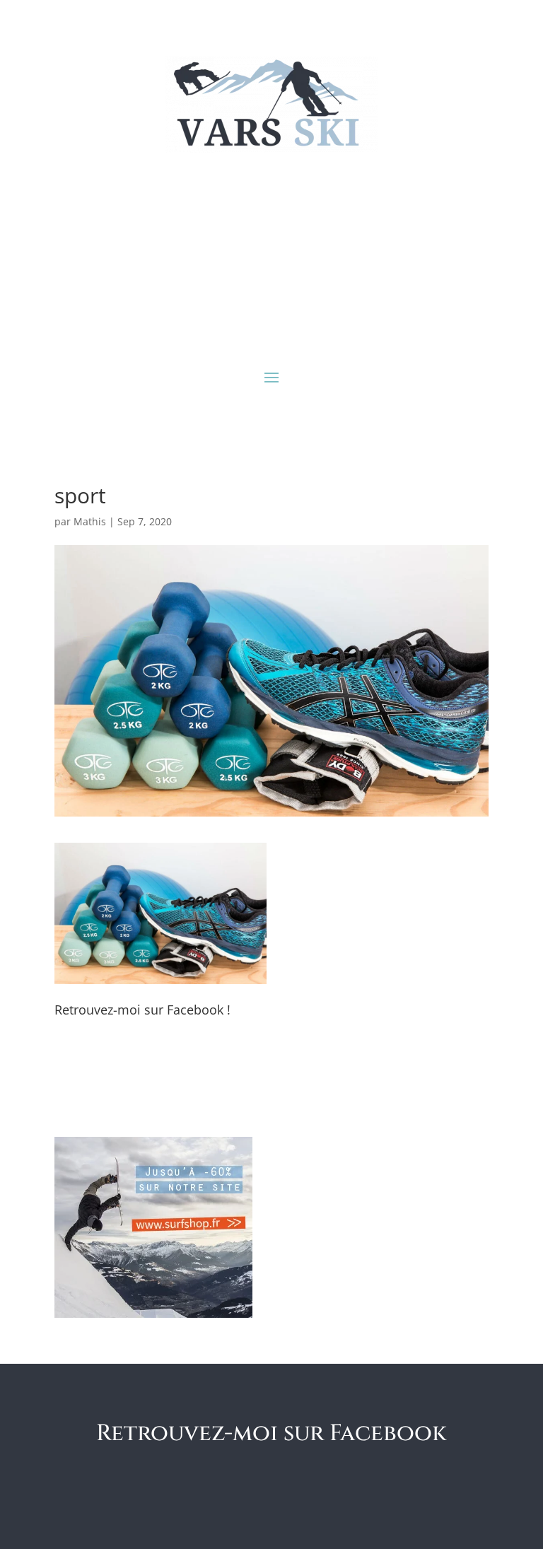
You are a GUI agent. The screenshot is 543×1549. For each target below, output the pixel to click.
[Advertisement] (271, 259)
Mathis (90, 521)
